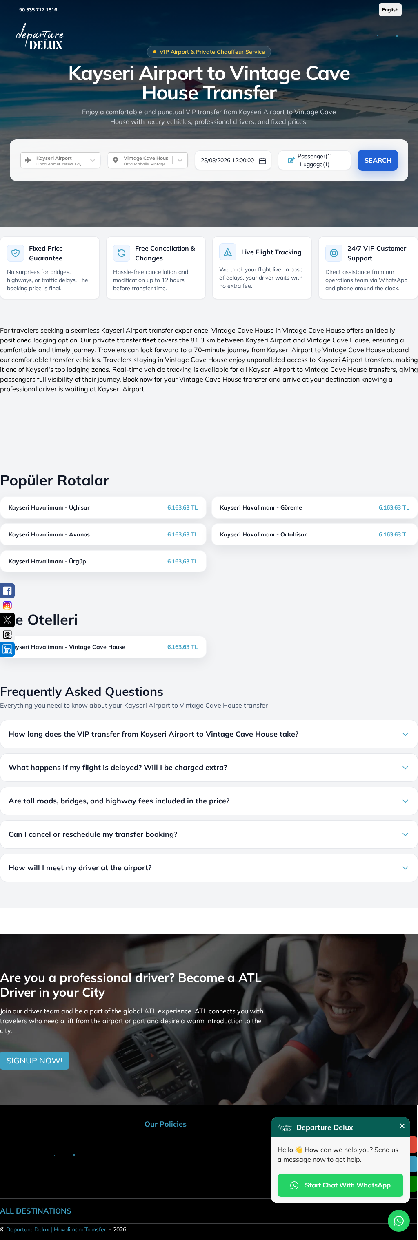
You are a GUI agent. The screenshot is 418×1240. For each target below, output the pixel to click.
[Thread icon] (7, 634)
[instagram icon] (7, 605)
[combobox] (33, 160)
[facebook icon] (7, 590)
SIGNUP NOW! (34, 1060)
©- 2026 (63, 1229)
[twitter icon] (7, 620)
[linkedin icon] (7, 649)
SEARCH (378, 160)
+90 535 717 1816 (36, 10)
